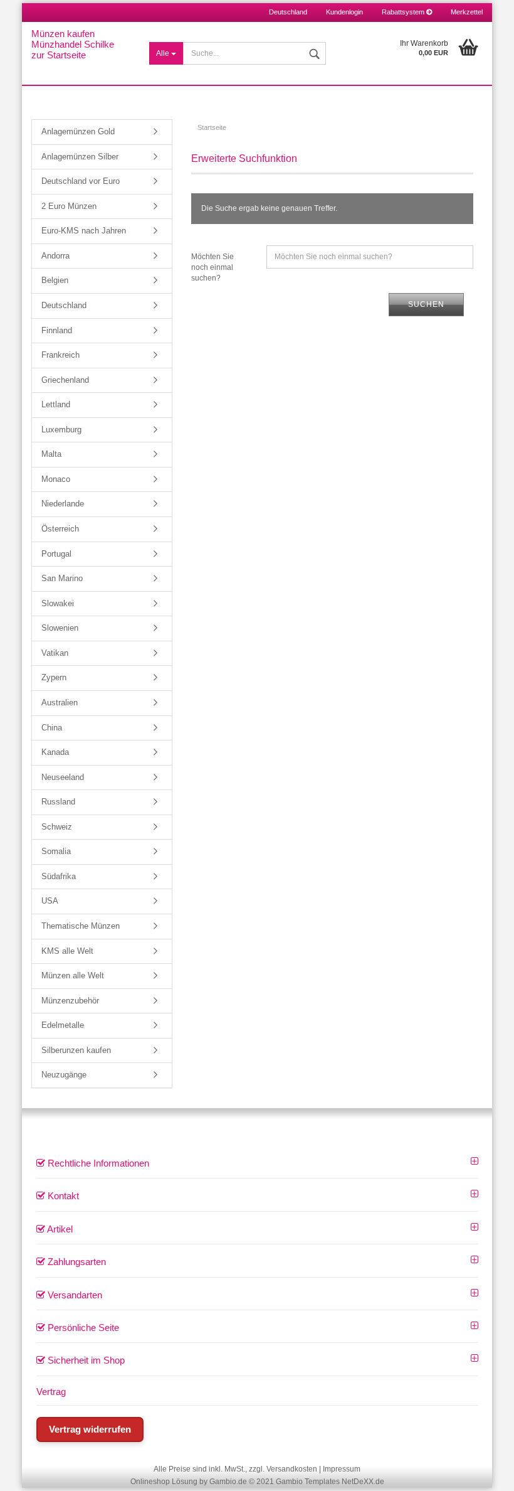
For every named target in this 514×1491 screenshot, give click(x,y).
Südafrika (58, 876)
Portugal (56, 553)
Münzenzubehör (70, 1000)
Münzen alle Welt (72, 975)
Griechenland (65, 380)
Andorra (55, 255)
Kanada (55, 752)
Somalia (56, 851)
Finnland (56, 330)
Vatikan (54, 653)
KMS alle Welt (67, 951)
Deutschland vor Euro (80, 181)
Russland (58, 801)
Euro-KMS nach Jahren (83, 230)
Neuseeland (62, 777)
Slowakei (57, 603)
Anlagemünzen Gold (78, 131)
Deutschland (64, 305)
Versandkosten (291, 1469)
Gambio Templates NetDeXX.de (330, 1481)
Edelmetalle (62, 1025)
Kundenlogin (344, 12)
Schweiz (56, 826)
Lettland (55, 404)
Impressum (341, 1469)
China (51, 727)
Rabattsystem (404, 12)
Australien (59, 702)
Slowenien (59, 628)
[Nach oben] (489, 1472)
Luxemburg (61, 429)
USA (49, 901)
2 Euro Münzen (69, 206)
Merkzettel (467, 12)
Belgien (54, 280)
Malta (51, 454)
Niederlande (62, 503)
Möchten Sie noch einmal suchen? (212, 267)
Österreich (60, 528)
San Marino (62, 578)
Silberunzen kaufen (76, 1050)
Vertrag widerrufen (90, 1429)
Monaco (55, 479)
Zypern (53, 677)
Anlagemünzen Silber (79, 156)
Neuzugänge (64, 1074)
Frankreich (60, 355)
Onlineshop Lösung (163, 1481)
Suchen (426, 304)
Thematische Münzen (80, 926)
